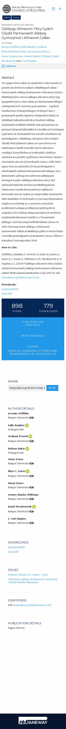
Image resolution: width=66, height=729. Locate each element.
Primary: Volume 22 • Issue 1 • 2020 (28, 574)
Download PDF (10, 289)
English (6, 17)
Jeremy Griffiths (11, 46)
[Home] (23, 9)
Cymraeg (16, 17)
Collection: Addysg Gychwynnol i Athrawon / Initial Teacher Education (32, 581)
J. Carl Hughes (29, 60)
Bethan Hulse (18, 51)
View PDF (7, 293)
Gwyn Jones (34, 51)
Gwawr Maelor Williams (37, 56)
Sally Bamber (28, 46)
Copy (53, 387)
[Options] (3, 66)
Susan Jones (16, 56)
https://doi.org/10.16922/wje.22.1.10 (20, 277)
